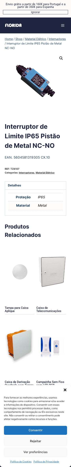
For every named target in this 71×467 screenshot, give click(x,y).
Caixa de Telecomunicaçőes (48, 309)
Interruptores (26, 172)
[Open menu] (62, 25)
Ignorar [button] (35, 12)
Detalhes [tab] (14, 185)
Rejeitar (35, 441)
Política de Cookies (21, 461)
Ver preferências (35, 452)
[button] (65, 390)
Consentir (36, 430)
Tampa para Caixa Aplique (16, 309)
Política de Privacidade (46, 461)
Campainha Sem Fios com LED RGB (50, 383)
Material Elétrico (45, 172)
